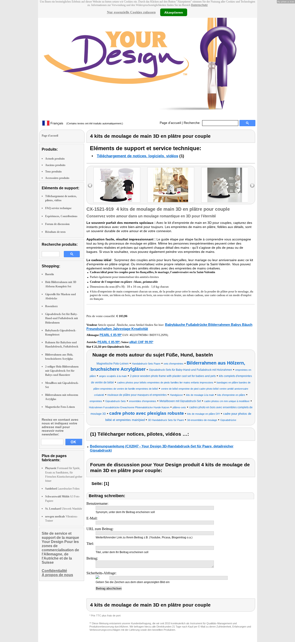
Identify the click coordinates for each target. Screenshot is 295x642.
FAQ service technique (58, 208)
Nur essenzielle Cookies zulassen (131, 12)
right (252, 185)
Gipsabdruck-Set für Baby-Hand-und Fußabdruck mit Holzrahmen (61, 318)
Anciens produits (55, 165)
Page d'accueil (170, 123)
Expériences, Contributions (61, 216)
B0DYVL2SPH (158, 335)
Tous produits (53, 171)
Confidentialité (54, 571)
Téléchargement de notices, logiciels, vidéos (137, 156)
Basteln (49, 274)
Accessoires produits (57, 178)
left (90, 185)
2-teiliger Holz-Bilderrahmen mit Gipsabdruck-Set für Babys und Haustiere (62, 370)
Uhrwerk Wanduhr (63, 508)
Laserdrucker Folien (62, 488)
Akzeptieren (173, 12)
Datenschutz (199, 5)
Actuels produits (55, 158)
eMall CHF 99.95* (141, 342)
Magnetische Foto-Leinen (60, 407)
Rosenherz (51, 306)
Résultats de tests (55, 231)
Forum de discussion (57, 224)
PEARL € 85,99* (111, 335)
